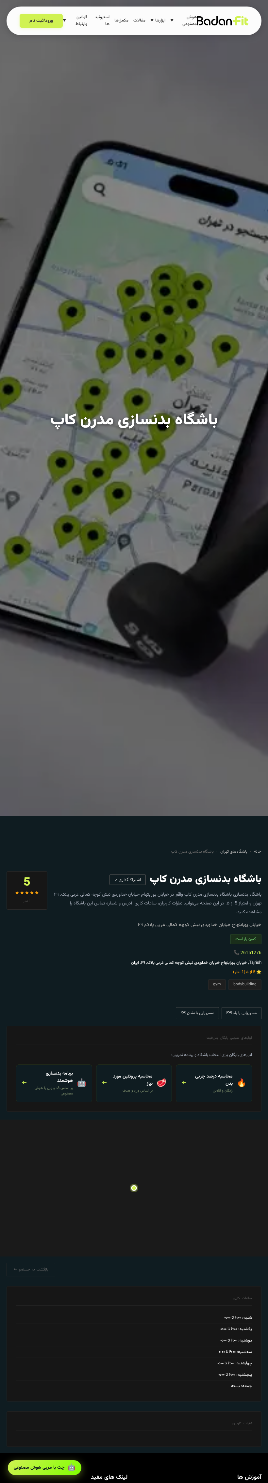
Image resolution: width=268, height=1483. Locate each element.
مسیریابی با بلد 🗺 (241, 1013)
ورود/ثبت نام (41, 20)
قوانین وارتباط (75, 20)
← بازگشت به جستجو (30, 1269)
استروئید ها (102, 20)
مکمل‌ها (121, 20)
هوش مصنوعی (183, 20)
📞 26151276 (247, 953)
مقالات (139, 20)
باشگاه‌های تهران (233, 851)
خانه (257, 851)
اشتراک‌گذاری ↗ (127, 879)
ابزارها (157, 20)
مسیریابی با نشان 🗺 (197, 1013)
